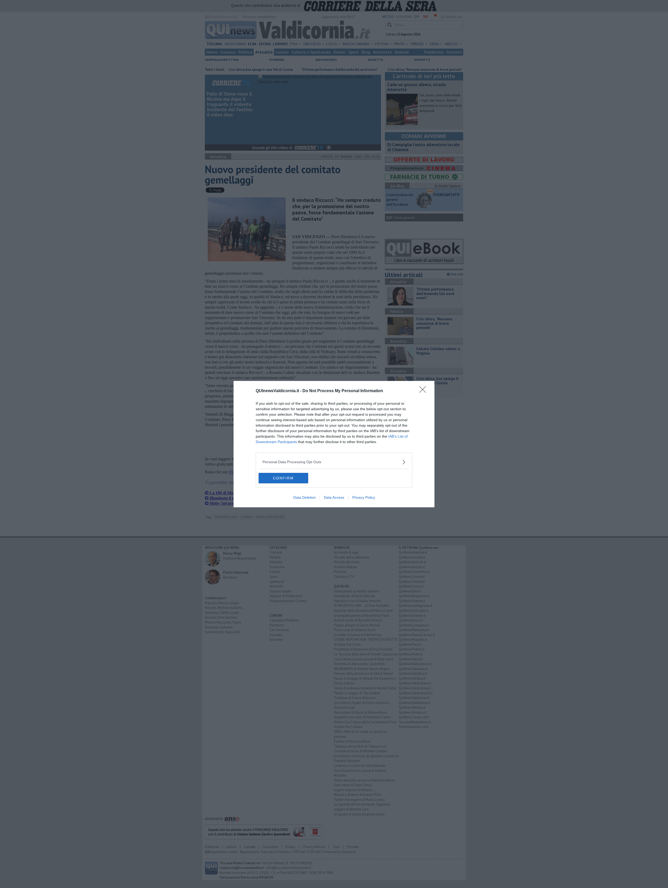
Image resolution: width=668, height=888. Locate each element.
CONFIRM (283, 478)
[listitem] (334, 462)
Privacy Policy (363, 497)
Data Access (334, 497)
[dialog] (334, 444)
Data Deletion (304, 497)
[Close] (424, 391)
